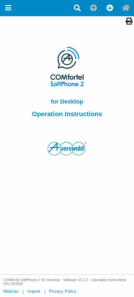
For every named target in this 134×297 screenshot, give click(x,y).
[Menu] (8, 8)
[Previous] (93, 8)
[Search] (77, 8)
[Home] (126, 8)
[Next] (109, 8)
